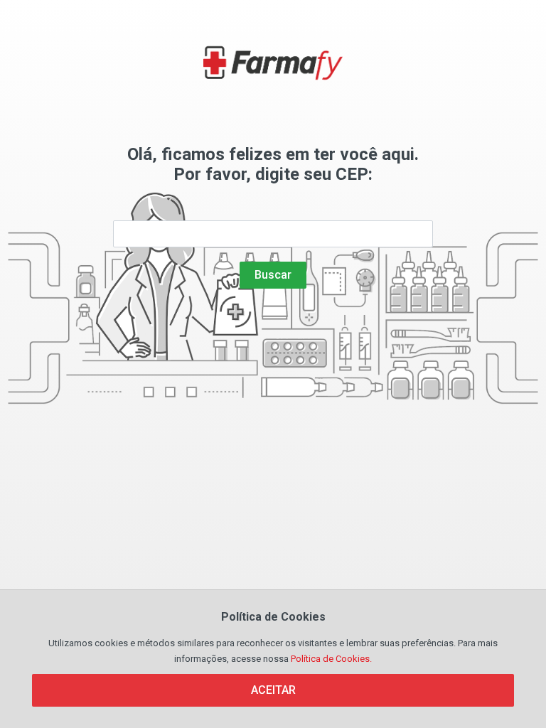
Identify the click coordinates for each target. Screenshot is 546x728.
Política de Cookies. (331, 658)
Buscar (273, 275)
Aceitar (273, 690)
